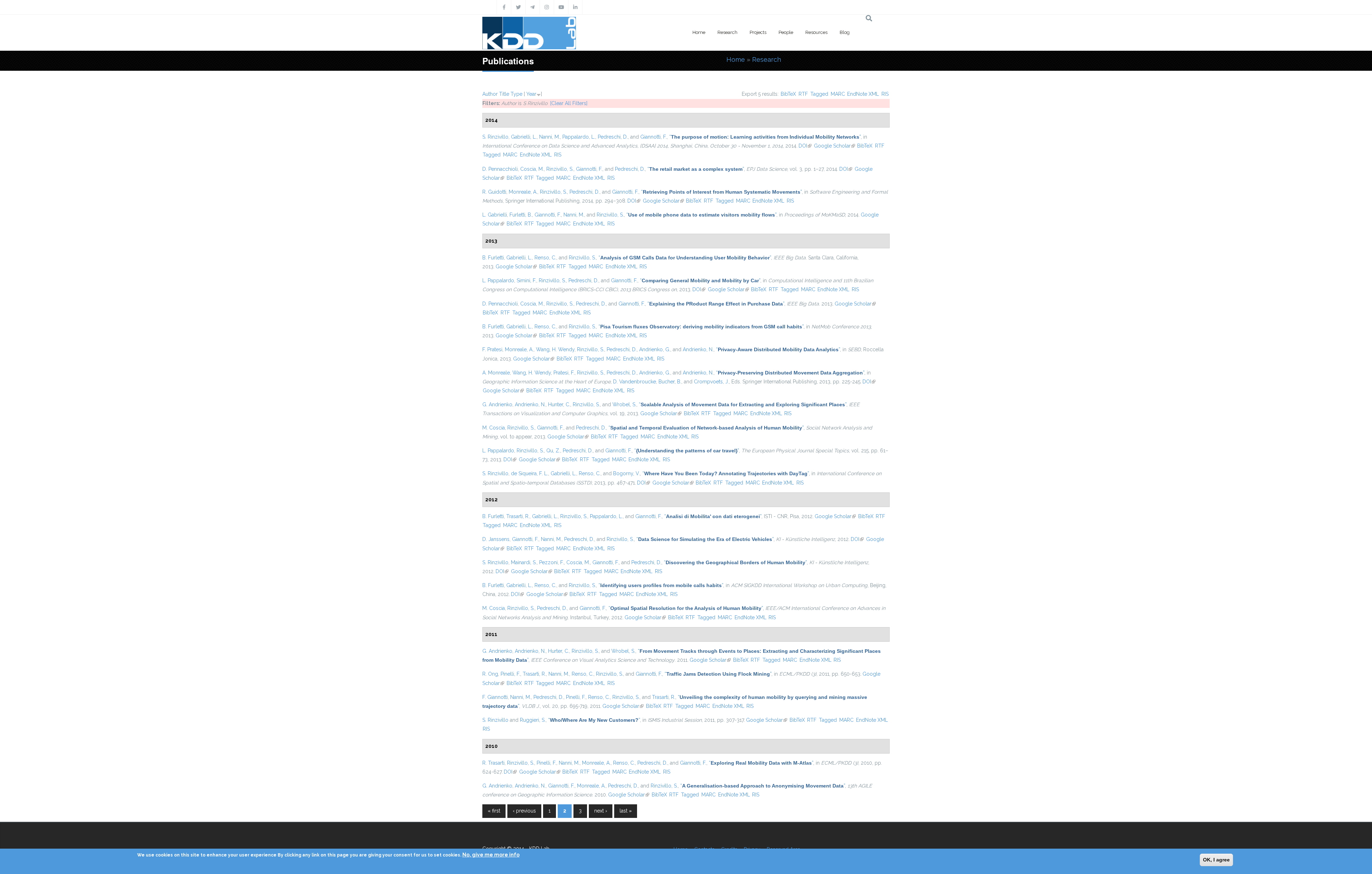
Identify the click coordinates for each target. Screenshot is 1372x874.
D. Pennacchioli (500, 169)
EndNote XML (863, 94)
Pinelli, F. (510, 674)
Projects (758, 32)
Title (504, 94)
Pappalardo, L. (578, 137)
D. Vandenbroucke (634, 381)
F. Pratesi (492, 349)
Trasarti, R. (518, 516)
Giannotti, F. (653, 137)
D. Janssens (495, 539)
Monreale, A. (523, 192)
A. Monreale (496, 373)
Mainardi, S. (524, 562)
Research (727, 32)
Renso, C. (545, 257)
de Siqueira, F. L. (529, 473)
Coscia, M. (532, 169)
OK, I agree (1216, 860)
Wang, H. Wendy (555, 349)
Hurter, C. (558, 651)
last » (626, 811)
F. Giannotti (495, 697)
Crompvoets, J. (711, 381)
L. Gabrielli (494, 215)
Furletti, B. (520, 215)
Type (516, 94)
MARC (838, 94)
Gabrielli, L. (524, 137)
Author (490, 94)
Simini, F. (526, 280)
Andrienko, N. (698, 349)
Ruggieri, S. (533, 720)
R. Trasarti (493, 763)
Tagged (819, 94)
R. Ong (490, 674)
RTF (803, 94)
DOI (805, 146)
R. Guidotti (494, 192)
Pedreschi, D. (613, 137)
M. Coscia (493, 428)
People (786, 32)
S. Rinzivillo (495, 137)
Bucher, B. (669, 381)
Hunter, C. (559, 404)
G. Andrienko (497, 404)
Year (531, 94)
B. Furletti (493, 257)
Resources (816, 32)
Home (698, 32)
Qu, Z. (553, 450)
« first (494, 811)
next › (600, 811)
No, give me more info (491, 855)
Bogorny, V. (626, 473)
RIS (885, 94)
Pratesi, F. (564, 373)
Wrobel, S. (624, 404)
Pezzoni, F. (551, 562)
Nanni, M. (549, 137)
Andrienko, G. (654, 349)
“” (765, 137)
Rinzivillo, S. (559, 169)
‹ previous (524, 811)
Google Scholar (834, 146)
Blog (845, 32)
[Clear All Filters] (568, 103)
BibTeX (788, 94)
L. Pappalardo (498, 280)
